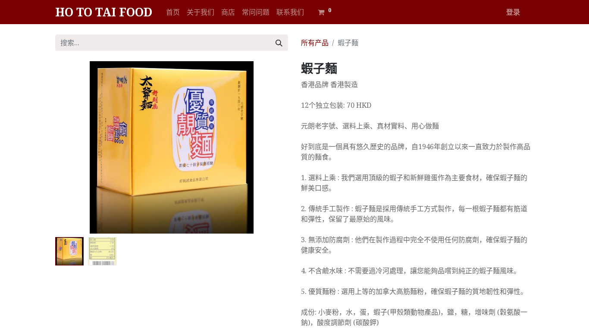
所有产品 (315, 42)
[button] (72, 147)
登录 (513, 12)
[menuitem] (173, 12)
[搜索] (279, 42)
